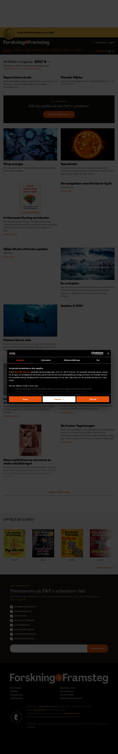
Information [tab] (46, 360)
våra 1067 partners (22, 372)
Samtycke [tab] (20, 360)
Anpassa (57, 399)
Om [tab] (97, 360)
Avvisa (25, 399)
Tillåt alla (92, 399)
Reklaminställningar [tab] (72, 360)
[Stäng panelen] (108, 353)
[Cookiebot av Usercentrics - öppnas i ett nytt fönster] (93, 353)
